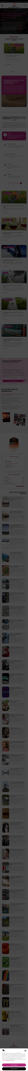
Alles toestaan (14, 1065)
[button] (25, 1050)
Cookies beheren (14, 1068)
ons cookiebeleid (6, 1060)
